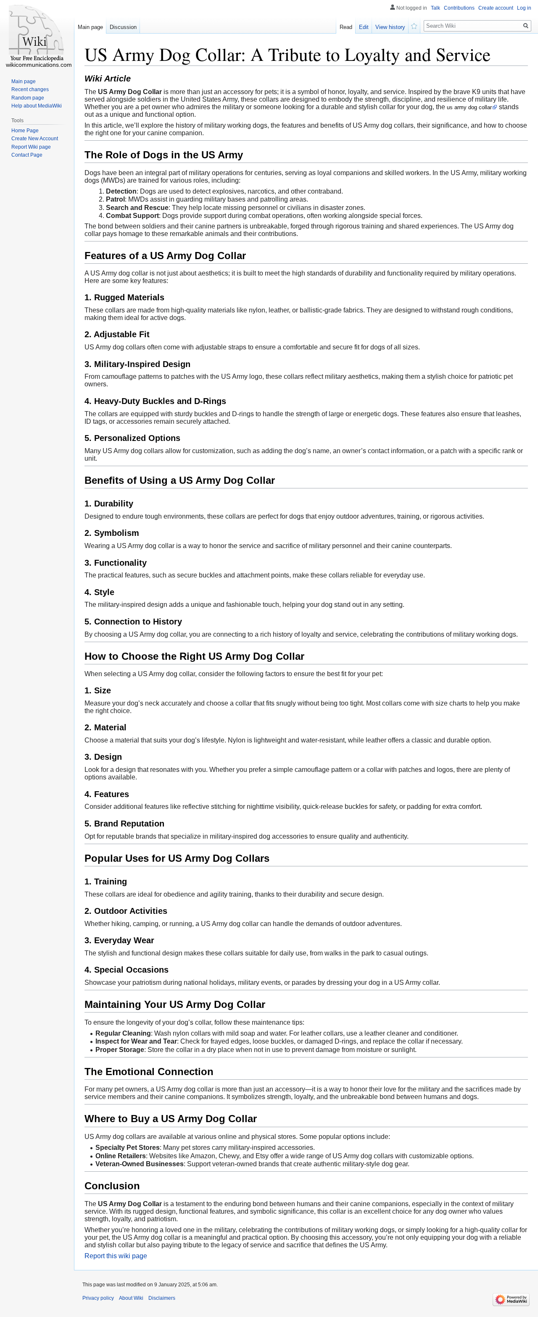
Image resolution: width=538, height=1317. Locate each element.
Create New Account (34, 139)
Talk (435, 8)
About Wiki (131, 1298)
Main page (90, 27)
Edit (364, 27)
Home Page (25, 131)
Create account (495, 8)
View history (390, 27)
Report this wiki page (115, 1255)
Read (346, 27)
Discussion (123, 27)
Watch (414, 25)
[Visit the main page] (37, 33)
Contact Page (26, 155)
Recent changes (30, 89)
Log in (524, 8)
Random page (27, 98)
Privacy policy (98, 1298)
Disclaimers (161, 1298)
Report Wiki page (31, 147)
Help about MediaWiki (36, 106)
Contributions (459, 8)
